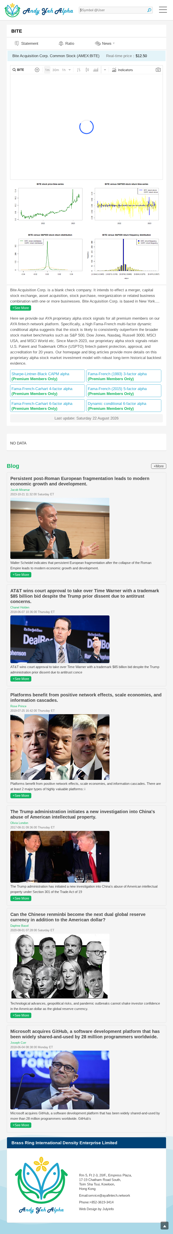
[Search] (149, 10)
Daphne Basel (19, 925)
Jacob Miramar (20, 489)
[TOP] (164, 1226)
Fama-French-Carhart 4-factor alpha (41, 391)
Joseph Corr (18, 1042)
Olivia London (19, 823)
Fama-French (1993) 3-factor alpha (117, 376)
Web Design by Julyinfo (96, 1209)
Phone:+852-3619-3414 (96, 1202)
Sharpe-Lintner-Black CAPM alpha (40, 376)
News (107, 43)
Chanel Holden (19, 607)
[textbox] (116, 10)
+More (159, 466)
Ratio (69, 43)
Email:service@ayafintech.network (104, 1195)
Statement (29, 43)
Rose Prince (18, 706)
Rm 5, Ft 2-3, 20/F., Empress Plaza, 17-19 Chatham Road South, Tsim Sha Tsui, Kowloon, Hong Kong (105, 1182)
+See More (20, 308)
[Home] (39, 10)
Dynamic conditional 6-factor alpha (117, 406)
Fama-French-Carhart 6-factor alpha (41, 406)
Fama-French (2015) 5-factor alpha (117, 391)
